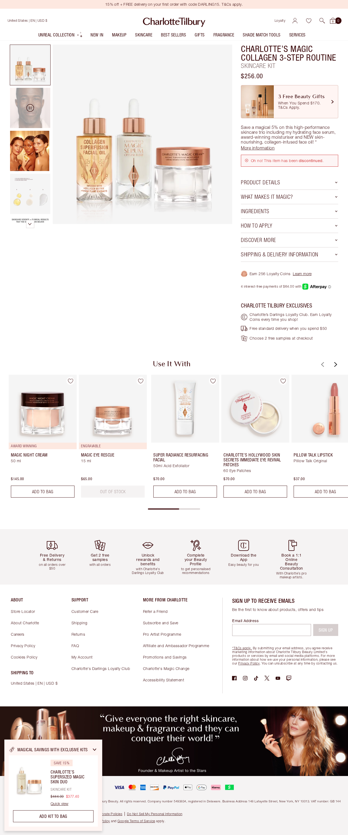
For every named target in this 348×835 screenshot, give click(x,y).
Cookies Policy (24, 657)
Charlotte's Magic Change (166, 668)
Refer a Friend (155, 611)
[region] (53, 785)
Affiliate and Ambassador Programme (176, 645)
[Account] (295, 20)
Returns (78, 634)
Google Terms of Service (136, 821)
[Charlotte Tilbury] (174, 21)
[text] (113, 491)
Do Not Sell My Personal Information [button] (154, 814)
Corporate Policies (108, 814)
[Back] (322, 364)
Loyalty (280, 20)
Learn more (302, 273)
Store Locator (23, 611)
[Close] (94, 749)
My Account (82, 657)
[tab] (30, 65)
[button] (322, 20)
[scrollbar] (174, 509)
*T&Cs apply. (242, 648)
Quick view (59, 804)
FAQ (75, 645)
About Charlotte (25, 622)
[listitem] (60, 36)
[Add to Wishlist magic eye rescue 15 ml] (140, 381)
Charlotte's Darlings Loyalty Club (101, 668)
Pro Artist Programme (162, 634)
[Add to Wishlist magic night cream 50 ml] (70, 381)
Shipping (80, 622)
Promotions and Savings (165, 657)
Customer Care (85, 611)
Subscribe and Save (160, 622)
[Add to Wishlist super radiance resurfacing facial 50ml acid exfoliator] (213, 381)
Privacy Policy (23, 645)
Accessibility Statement (163, 680)
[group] (39, 438)
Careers (17, 634)
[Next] (335, 364)
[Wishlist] (308, 20)
